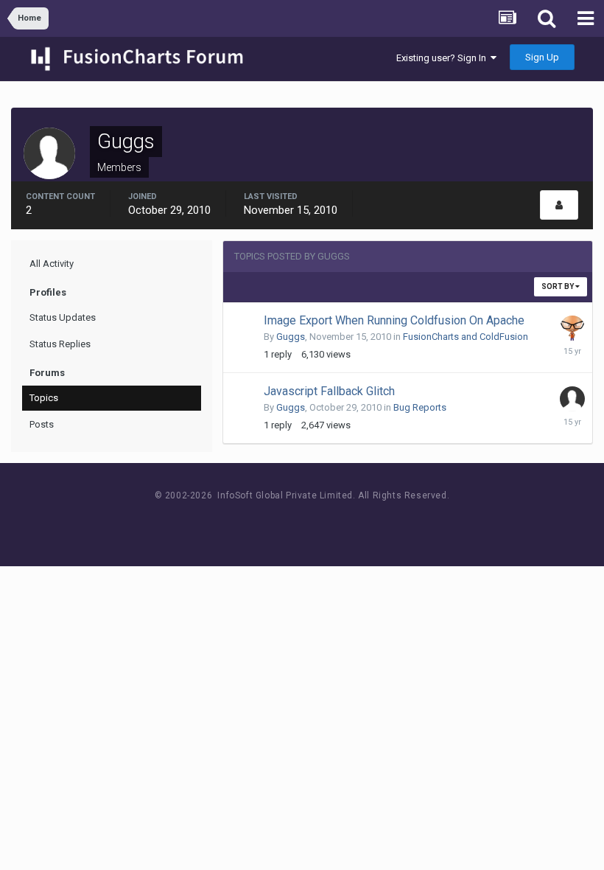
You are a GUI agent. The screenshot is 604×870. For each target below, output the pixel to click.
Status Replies (60, 343)
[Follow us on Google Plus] (354, 523)
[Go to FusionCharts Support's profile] (572, 328)
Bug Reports (419, 407)
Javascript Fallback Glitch (329, 391)
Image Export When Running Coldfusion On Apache (394, 320)
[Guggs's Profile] (559, 205)
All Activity (51, 263)
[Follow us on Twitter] (320, 523)
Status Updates (62, 317)
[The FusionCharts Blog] (254, 523)
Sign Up (542, 57)
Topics (43, 397)
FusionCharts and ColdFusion (465, 336)
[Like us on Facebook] (287, 523)
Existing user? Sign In (443, 57)
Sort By (558, 286)
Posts (41, 424)
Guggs (290, 336)
